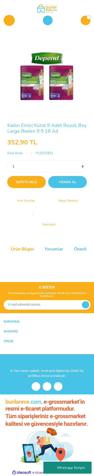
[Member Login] (48, 20)
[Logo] (47, 8)
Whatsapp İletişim (71, 467)
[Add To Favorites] (32, 212)
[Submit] (85, 304)
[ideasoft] (21, 472)
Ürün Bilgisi (22, 249)
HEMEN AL (67, 182)
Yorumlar (54, 249)
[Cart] (85, 20)
